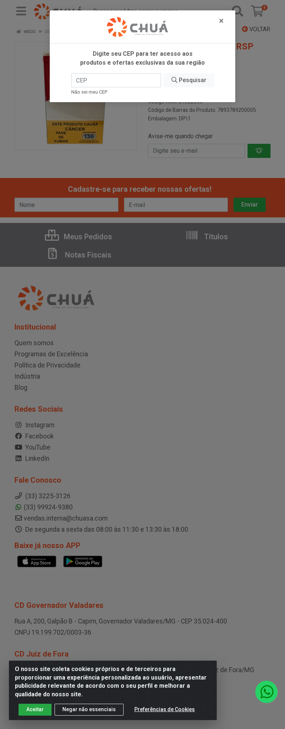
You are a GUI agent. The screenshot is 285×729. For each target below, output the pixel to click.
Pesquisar (191, 80)
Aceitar (35, 709)
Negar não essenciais (89, 709)
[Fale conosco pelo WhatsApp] (266, 692)
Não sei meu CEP (89, 92)
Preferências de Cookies (164, 709)
